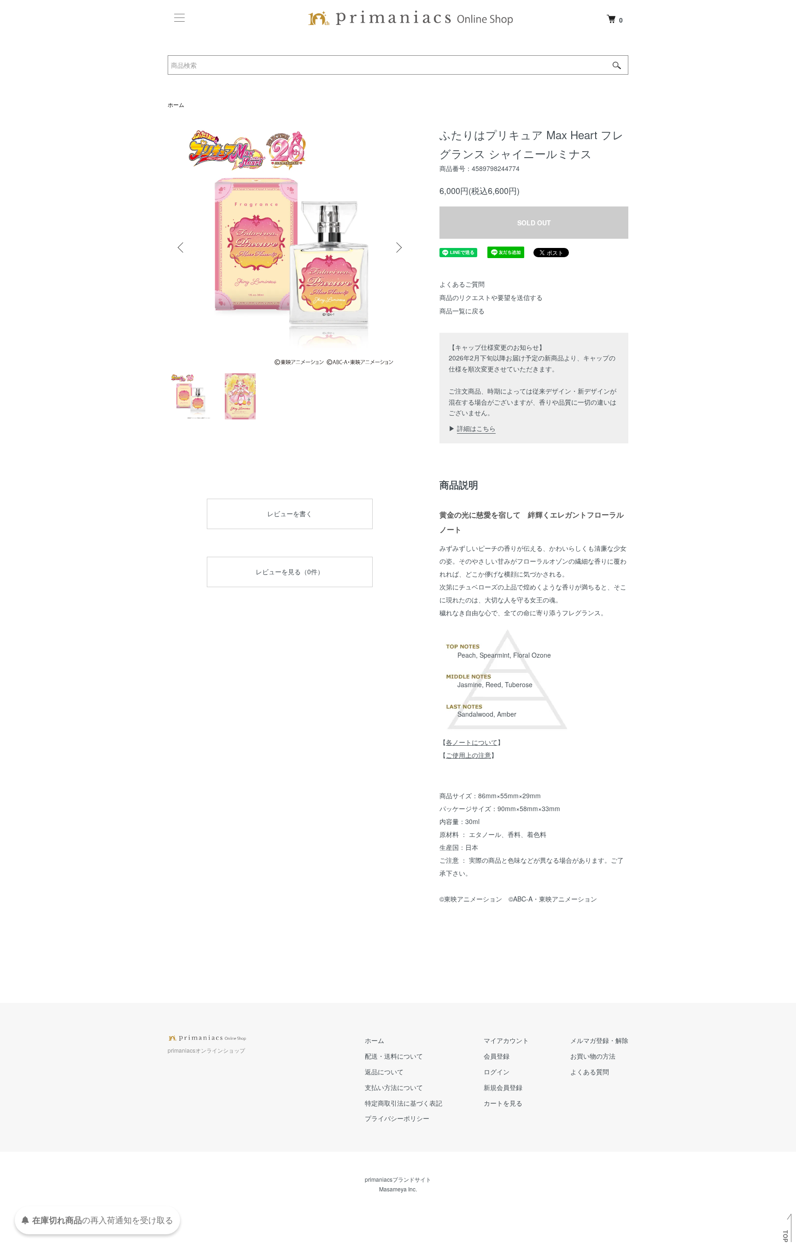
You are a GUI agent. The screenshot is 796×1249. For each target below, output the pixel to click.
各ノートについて (472, 742)
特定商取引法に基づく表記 (403, 1103)
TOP (785, 1236)
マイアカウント (506, 1040)
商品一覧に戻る (462, 310)
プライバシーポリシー (397, 1118)
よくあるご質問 (462, 284)
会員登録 (496, 1055)
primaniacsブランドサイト (398, 1179)
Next (398, 247)
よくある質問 (589, 1071)
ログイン (496, 1071)
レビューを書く (289, 513)
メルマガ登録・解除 (599, 1040)
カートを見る (503, 1103)
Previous (181, 247)
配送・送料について (394, 1055)
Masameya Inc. (398, 1189)
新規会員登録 (503, 1087)
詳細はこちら (476, 428)
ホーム (176, 104)
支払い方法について (394, 1087)
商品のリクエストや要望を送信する (491, 297)
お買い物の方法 (592, 1055)
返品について (384, 1071)
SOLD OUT (534, 222)
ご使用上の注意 (468, 755)
